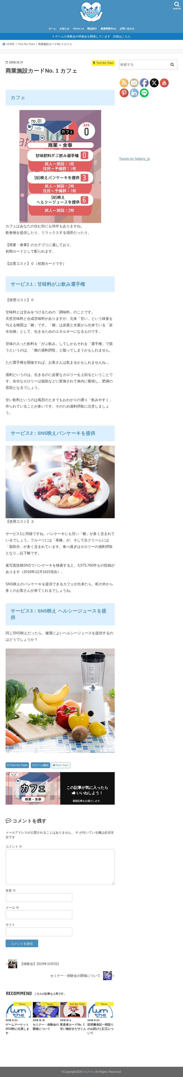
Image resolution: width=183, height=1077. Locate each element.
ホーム (52, 28)
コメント (14, 846)
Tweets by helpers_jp (134, 159)
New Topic (62, 765)
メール (12, 907)
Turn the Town (18, 765)
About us (78, 28)
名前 (11, 890)
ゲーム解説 (42, 765)
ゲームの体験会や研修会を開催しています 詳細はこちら (93, 36)
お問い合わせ (127, 28)
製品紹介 (92, 28)
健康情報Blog (108, 28)
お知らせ (64, 28)
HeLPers (88, 1071)
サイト (10, 924)
